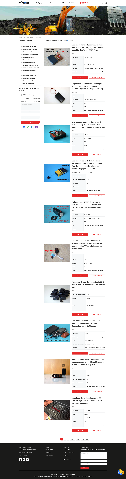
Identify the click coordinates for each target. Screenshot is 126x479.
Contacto (30, 122)
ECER (91, 476)
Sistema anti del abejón (27, 83)
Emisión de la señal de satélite (29, 70)
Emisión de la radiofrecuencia (29, 49)
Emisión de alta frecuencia (28, 78)
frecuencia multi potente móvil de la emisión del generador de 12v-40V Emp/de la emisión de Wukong (86, 323)
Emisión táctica (25, 73)
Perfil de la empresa (49, 449)
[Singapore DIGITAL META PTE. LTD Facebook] (20, 459)
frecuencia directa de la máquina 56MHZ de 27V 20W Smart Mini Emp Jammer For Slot (88, 284)
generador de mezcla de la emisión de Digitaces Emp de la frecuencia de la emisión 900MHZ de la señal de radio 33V (88, 125)
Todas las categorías (67, 459)
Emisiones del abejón (26, 44)
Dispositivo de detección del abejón (30, 65)
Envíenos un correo (97, 77)
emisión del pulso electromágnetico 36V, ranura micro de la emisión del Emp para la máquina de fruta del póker (88, 362)
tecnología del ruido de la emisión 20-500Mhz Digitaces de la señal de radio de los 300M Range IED (88, 400)
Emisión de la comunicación (28, 75)
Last (78, 439)
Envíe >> (84, 467)
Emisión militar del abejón (28, 57)
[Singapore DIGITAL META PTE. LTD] (23, 2)
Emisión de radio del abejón (28, 52)
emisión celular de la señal (28, 62)
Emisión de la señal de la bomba (29, 54)
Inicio (20, 37)
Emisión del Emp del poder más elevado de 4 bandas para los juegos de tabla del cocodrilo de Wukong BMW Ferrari (88, 47)
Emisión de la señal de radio (28, 46)
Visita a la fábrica (49, 452)
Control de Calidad (49, 455)
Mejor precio (79, 77)
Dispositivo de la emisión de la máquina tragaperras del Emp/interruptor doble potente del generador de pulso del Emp (87, 86)
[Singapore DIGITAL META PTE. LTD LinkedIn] (27, 459)
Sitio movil (62, 474)
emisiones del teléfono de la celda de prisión (30, 67)
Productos (25, 37)
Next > (72, 439)
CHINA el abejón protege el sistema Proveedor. (43, 476)
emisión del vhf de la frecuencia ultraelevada (30, 81)
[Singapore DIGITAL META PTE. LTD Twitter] (24, 459)
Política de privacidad (70, 474)
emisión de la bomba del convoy (29, 60)
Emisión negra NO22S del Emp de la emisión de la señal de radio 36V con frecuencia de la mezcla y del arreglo (86, 204)
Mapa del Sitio (54, 474)
